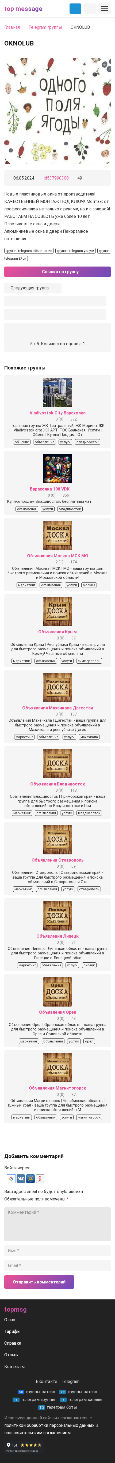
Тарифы (12, 1331)
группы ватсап (37, 1391)
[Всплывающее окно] (55, 301)
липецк (89, 965)
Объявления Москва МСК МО (57, 555)
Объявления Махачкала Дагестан (57, 707)
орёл (89, 1041)
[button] (12, 1181)
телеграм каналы (81, 1399)
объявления (44, 442)
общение (22, 442)
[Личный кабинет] (90, 8)
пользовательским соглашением (37, 1432)
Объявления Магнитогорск (57, 1088)
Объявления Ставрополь (58, 860)
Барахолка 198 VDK (50, 489)
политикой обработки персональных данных (49, 1425)
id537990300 (56, 178)
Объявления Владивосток (57, 784)
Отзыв (11, 1354)
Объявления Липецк (57, 936)
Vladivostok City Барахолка (58, 412)
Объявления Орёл (57, 1012)
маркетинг (26, 585)
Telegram (70, 1381)
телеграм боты (58, 1407)
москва (89, 585)
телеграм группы (34, 1399)
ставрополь (89, 889)
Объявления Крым (57, 631)
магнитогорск (89, 1117)
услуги (65, 442)
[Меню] (104, 8)
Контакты (14, 1366)
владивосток (87, 442)
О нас (9, 1319)
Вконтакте (46, 1381)
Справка (12, 1343)
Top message (23, 9)
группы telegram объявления (29, 251)
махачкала (89, 737)
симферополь (89, 661)
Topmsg (15, 1309)
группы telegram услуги (75, 251)
